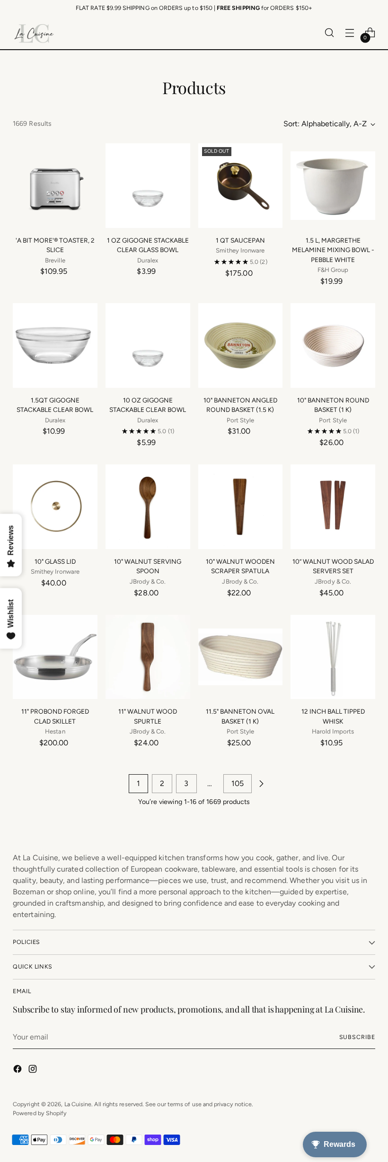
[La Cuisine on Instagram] (33, 1070)
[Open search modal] (329, 33)
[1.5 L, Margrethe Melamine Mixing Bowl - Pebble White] (333, 185)
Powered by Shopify (40, 1113)
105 (237, 783)
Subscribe (357, 1036)
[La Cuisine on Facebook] (18, 1070)
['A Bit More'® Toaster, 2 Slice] (55, 185)
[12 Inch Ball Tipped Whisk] (333, 657)
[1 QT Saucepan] (240, 185)
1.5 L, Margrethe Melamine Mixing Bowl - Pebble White (333, 249)
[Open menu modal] (350, 33)
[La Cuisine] (34, 32)
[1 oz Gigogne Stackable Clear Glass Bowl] (148, 185)
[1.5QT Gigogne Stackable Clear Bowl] (55, 345)
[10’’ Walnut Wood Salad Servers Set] (333, 506)
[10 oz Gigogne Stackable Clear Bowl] (148, 345)
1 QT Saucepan (240, 240)
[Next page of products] (261, 783)
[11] (55, 657)
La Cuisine (78, 1104)
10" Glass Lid (55, 561)
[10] (240, 345)
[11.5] (240, 657)
